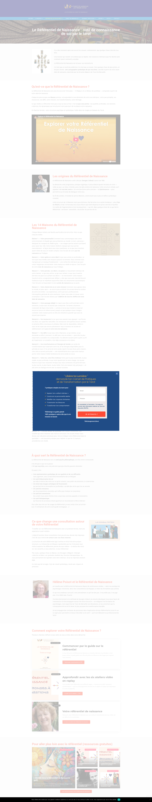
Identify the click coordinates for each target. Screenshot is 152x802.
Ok (119, 799)
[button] (117, 373)
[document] (76, 401)
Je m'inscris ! (91, 414)
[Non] (150, 799)
